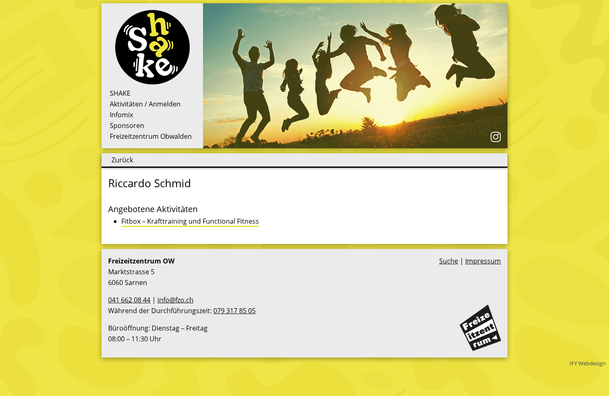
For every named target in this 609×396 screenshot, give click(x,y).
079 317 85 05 (234, 310)
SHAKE (120, 93)
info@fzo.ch (175, 299)
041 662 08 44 (129, 299)
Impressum (483, 261)
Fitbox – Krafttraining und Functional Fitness (190, 221)
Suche (448, 261)
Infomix (121, 114)
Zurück (122, 159)
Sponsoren (127, 125)
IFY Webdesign (588, 363)
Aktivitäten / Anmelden (145, 104)
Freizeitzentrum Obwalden (151, 136)
